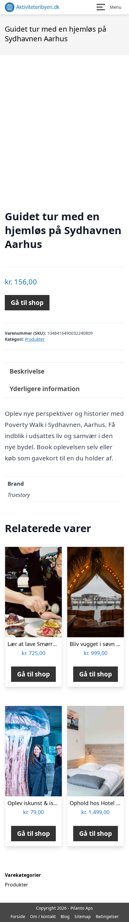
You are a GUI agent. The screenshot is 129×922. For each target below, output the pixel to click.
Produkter (35, 339)
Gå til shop (27, 302)
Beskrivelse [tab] (27, 371)
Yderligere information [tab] (45, 388)
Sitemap (82, 916)
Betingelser (107, 916)
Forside (17, 916)
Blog (65, 916)
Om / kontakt (43, 916)
